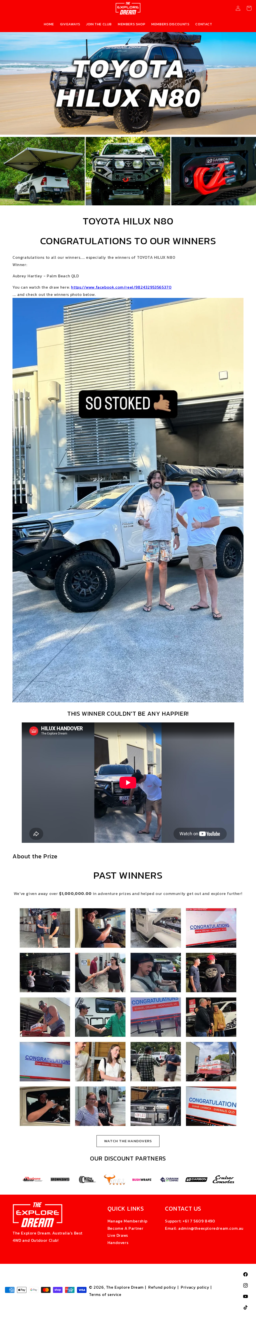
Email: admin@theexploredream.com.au (204, 1228)
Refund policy (162, 1287)
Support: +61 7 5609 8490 (190, 1221)
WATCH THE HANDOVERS (128, 1141)
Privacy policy (195, 1287)
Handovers (118, 1243)
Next (240, 1179)
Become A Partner (126, 1228)
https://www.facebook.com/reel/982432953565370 (121, 287)
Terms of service (105, 1294)
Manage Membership (128, 1221)
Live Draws (118, 1235)
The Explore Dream (125, 1287)
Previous (15, 1179)
